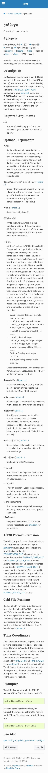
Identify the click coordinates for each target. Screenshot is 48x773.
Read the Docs (13, 768)
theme (30, 766)
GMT (25, 4)
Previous (11, 747)
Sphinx (16, 766)
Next (38, 747)
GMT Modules (15, 14)
